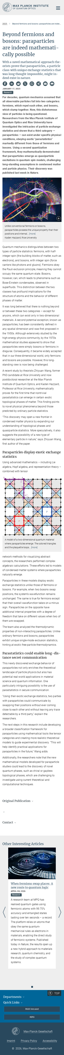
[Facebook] (4, 83)
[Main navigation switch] (58, 8)
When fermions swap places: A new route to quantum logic (32, 885)
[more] (32, 233)
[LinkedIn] (11, 83)
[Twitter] (25, 83)
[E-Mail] (45, 83)
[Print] (52, 83)
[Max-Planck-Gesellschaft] (18, 1031)
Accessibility (50, 1040)
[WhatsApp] (31, 83)
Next (59, 913)
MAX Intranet (32, 1009)
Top (57, 993)
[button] (59, 218)
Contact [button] (8, 822)
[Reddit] (18, 83)
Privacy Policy (29, 1040)
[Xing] (38, 83)
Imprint (11, 1040)
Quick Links (11, 1002)
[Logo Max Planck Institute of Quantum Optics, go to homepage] (25, 7)
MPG (32, 1017)
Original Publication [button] (16, 801)
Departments (12, 997)
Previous (4, 913)
